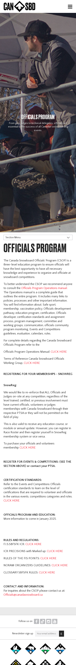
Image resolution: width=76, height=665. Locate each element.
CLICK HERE (59, 351)
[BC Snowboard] (45, 653)
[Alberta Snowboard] (60, 653)
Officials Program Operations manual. (44, 288)
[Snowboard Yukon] (15, 653)
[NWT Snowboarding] (30, 653)
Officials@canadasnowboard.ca (23, 594)
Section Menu (13, 237)
